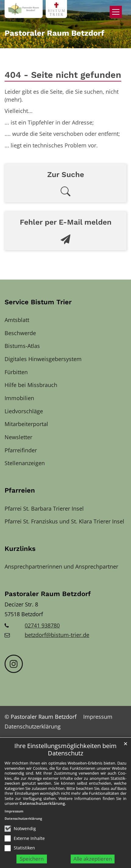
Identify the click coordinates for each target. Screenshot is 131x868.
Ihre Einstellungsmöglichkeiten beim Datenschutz (65, 749)
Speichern (32, 858)
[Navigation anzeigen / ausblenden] (116, 12)
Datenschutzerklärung (42, 803)
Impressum (14, 811)
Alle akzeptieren (92, 858)
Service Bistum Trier (38, 302)
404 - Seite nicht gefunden (63, 75)
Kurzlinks (20, 548)
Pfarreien (20, 490)
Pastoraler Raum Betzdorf (48, 594)
